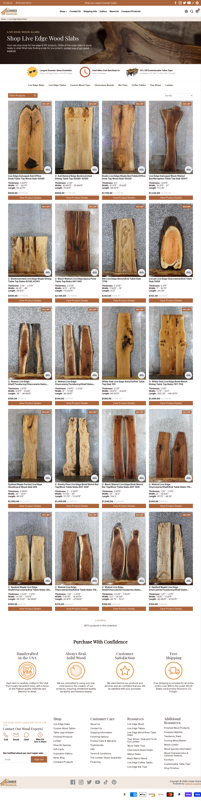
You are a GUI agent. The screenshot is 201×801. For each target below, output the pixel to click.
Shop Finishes (171, 768)
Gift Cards (58, 749)
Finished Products (62, 736)
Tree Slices (155, 85)
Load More (100, 620)
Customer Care (102, 718)
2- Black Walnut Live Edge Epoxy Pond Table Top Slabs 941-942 (75, 280)
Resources (135, 718)
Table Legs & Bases (63, 732)
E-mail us (8, 3)
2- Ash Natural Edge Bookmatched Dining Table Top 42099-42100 (73, 177)
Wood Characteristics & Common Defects (176, 754)
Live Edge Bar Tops (137, 766)
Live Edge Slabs (36, 85)
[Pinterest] (114, 783)
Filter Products (17, 95)
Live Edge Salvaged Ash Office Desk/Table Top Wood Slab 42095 (26, 177)
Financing (95, 762)
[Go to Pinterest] (197, 2)
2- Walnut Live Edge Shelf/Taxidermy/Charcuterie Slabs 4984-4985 (27, 383)
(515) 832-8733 (23, 3)
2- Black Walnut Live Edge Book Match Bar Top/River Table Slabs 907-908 (122, 485)
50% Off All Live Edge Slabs (100, 3)
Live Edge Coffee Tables (140, 762)
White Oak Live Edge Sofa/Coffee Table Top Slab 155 (123, 383)
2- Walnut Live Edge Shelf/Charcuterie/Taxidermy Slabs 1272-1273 (121, 589)
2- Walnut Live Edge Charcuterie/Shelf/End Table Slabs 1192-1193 (170, 486)
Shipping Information (101, 732)
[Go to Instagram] (180, 2)
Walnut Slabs (134, 754)
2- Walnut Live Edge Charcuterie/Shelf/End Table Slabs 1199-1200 (77, 589)
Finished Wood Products (177, 727)
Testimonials (97, 745)
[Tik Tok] (106, 783)
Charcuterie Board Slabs (140, 750)
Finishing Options (99, 736)
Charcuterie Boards (104, 85)
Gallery (103, 11)
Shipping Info (90, 11)
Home (3, 19)
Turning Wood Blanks (175, 740)
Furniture (169, 759)
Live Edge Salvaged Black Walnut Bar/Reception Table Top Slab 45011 (168, 177)
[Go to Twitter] (184, 2)
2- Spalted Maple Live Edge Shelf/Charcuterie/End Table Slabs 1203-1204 (30, 589)
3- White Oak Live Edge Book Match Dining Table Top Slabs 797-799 (168, 383)
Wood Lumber (171, 744)
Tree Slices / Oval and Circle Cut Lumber (142, 740)
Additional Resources (172, 720)
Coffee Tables (139, 85)
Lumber (169, 85)
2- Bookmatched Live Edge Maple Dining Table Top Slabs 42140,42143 (30, 280)
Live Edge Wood (135, 724)
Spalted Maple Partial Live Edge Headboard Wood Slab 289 (25, 485)
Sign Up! (39, 759)
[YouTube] (97, 783)
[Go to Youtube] (188, 2)
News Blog (59, 757)
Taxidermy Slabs (172, 736)
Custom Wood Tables (64, 728)
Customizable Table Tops (177, 764)
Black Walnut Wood (137, 758)
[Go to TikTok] (193, 2)
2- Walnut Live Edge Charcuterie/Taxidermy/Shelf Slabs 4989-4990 (74, 383)
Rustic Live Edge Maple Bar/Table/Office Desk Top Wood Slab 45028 (124, 177)
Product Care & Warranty (103, 740)
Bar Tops (122, 85)
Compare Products (131, 11)
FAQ (92, 749)
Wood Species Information (177, 749)
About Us (114, 11)
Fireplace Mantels (173, 732)
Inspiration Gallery (62, 753)
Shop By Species (62, 745)
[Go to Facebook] (175, 2)
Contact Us (75, 11)
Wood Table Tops (136, 745)
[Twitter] (89, 783)
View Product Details (30, 197)
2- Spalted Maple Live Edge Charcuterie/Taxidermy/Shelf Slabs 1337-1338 (168, 589)
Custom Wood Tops (80, 85)
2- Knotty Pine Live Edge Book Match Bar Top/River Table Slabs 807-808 (77, 485)
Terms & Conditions (100, 753)
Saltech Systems (193, 783)
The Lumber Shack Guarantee (105, 757)
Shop (57, 718)
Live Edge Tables (57, 85)
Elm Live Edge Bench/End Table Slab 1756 (121, 280)
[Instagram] (81, 783)
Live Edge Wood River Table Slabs (141, 733)
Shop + (63, 11)
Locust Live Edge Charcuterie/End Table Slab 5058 (170, 280)
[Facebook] (73, 783)
